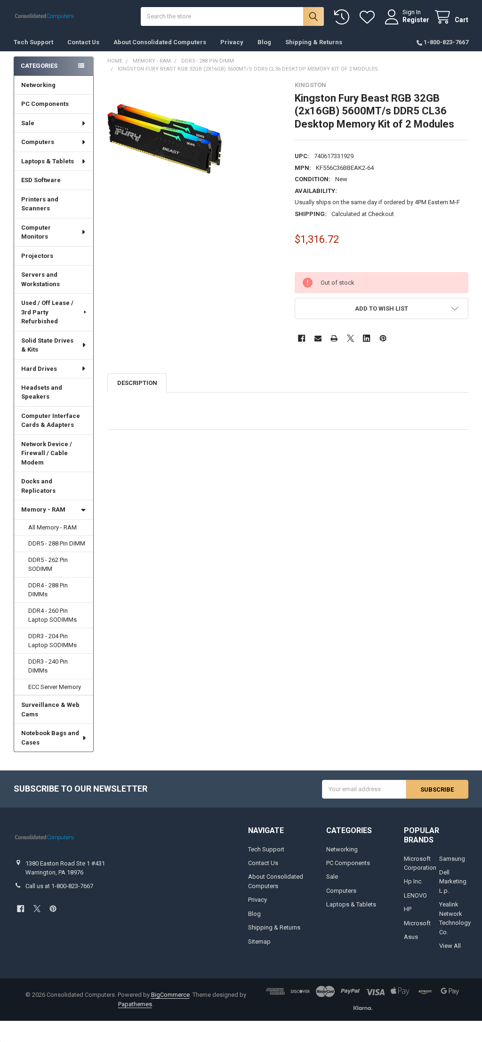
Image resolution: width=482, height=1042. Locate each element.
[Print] (334, 338)
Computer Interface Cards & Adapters (50, 420)
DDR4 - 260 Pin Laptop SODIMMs (52, 615)
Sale (27, 123)
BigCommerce (170, 994)
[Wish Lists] (369, 17)
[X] (350, 338)
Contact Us (83, 42)
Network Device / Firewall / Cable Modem (46, 453)
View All (450, 945)
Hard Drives (39, 368)
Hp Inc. (413, 881)
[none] (164, 138)
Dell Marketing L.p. (452, 881)
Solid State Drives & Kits (47, 345)
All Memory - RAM (52, 527)
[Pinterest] (383, 338)
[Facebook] (301, 338)
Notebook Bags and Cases (50, 737)
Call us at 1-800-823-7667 (59, 886)
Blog (264, 42)
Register (415, 20)
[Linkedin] (366, 338)
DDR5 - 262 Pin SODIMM (48, 564)
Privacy (231, 42)
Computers (37, 141)
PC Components (45, 103)
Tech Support (33, 42)
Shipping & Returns (313, 42)
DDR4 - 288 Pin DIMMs (48, 590)
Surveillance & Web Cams (50, 709)
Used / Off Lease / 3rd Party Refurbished (47, 312)
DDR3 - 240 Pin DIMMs (48, 666)
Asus (411, 936)
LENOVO (415, 895)
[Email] (318, 338)
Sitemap (259, 941)
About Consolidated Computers (159, 42)
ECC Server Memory (54, 686)
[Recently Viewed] (343, 17)
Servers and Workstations (40, 279)
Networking (38, 84)
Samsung (452, 858)
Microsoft (417, 923)
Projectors (37, 255)
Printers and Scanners (39, 204)
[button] (381, 308)
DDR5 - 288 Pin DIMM (56, 543)
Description (137, 382)
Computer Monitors (36, 232)
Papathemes (135, 1004)
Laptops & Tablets (47, 161)
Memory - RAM (43, 509)
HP (407, 909)
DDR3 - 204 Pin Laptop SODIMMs (52, 641)
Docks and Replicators (38, 486)
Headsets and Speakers (41, 392)
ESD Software (41, 180)
